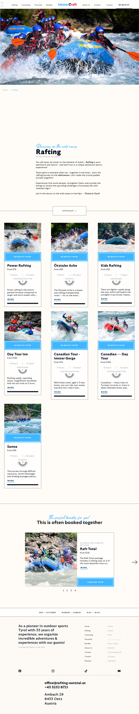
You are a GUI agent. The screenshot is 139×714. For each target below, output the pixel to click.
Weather (111, 648)
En (2, 6)
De (2, 2)
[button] (14, 4)
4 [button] (75, 591)
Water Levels (113, 643)
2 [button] (67, 591)
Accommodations (115, 652)
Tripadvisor (112, 661)
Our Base (111, 656)
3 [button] (71, 591)
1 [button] (63, 591)
